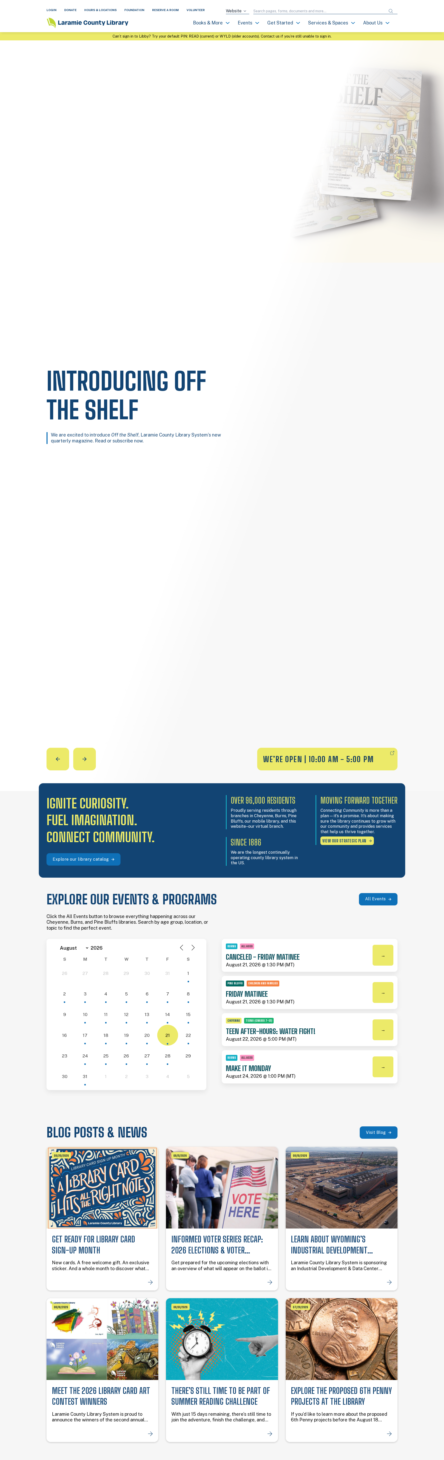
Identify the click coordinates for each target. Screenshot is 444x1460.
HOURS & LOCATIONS (100, 10)
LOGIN (52, 10)
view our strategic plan (344, 840)
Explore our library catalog (81, 859)
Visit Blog (376, 1132)
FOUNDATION (134, 10)
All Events (375, 898)
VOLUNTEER (196, 10)
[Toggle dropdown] (227, 23)
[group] (222, 405)
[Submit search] (390, 11)
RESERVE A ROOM (165, 10)
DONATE (70, 10)
